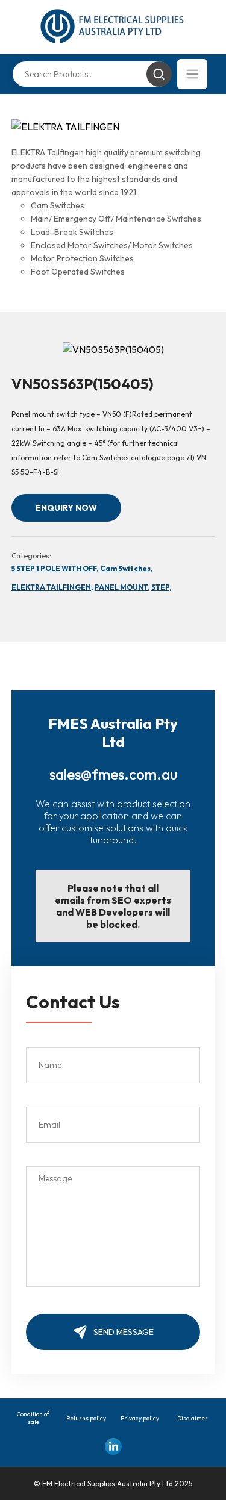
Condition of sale (33, 1418)
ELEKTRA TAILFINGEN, (52, 587)
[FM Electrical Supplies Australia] (113, 27)
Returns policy (86, 1418)
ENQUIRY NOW (66, 507)
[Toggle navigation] (192, 74)
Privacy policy (140, 1418)
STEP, (161, 587)
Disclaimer (192, 1418)
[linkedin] (113, 1446)
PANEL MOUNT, (122, 587)
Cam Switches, (126, 568)
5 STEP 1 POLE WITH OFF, (54, 568)
